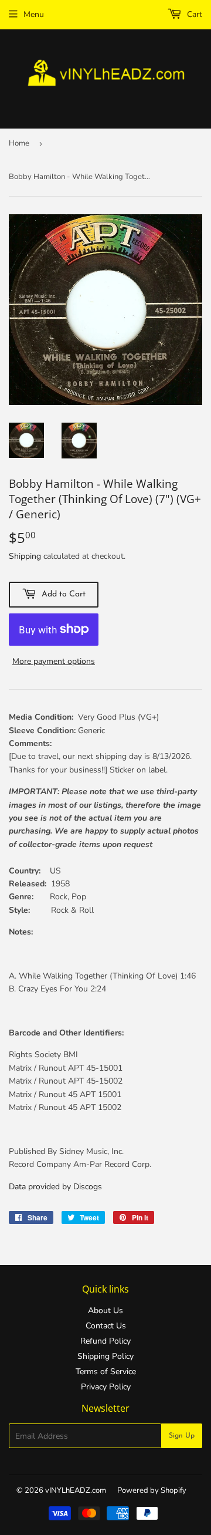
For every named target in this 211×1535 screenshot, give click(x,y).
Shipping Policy (105, 1356)
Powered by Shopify (151, 1490)
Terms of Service (106, 1371)
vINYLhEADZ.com (75, 1490)
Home (19, 143)
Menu (33, 14)
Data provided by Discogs (55, 1186)
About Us (105, 1310)
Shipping (25, 556)
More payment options (53, 661)
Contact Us (106, 1325)
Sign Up (182, 1435)
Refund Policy (105, 1341)
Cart (193, 14)
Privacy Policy (106, 1386)
